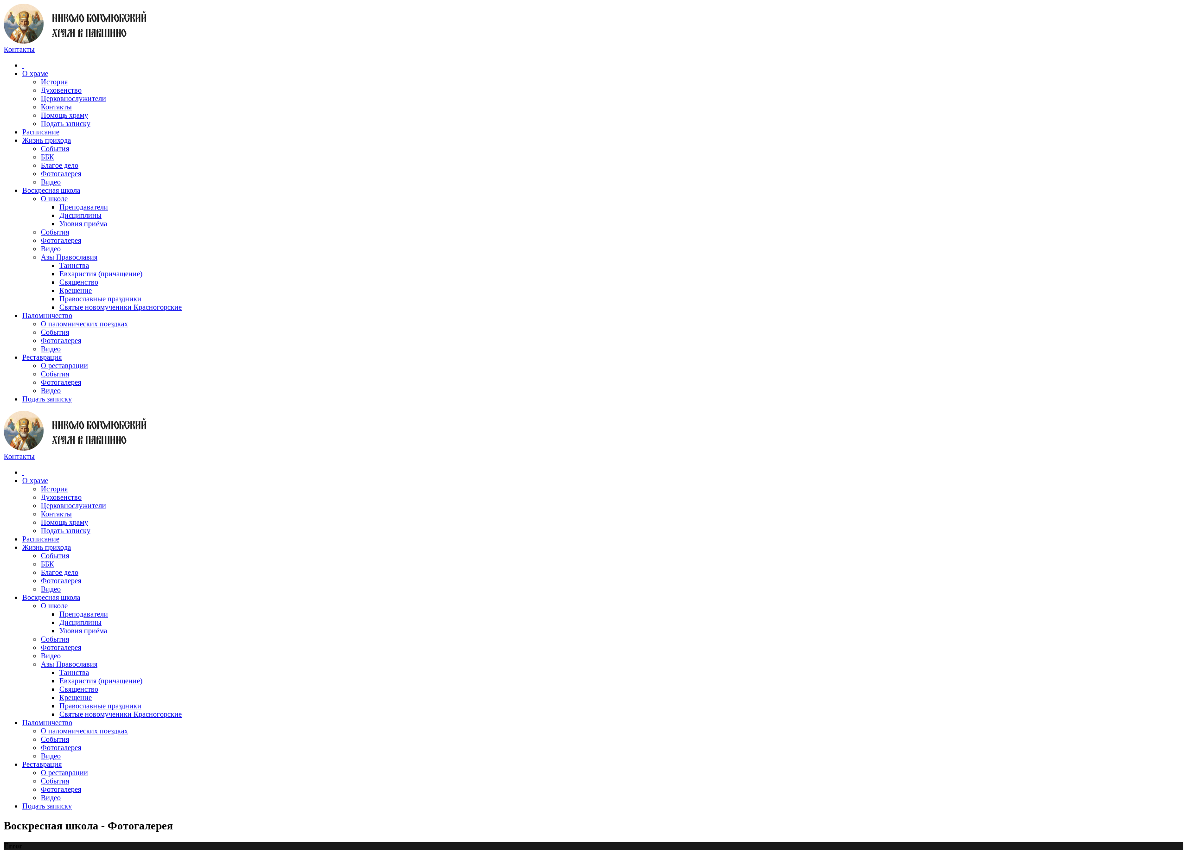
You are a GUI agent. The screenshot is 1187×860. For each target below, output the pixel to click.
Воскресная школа (51, 190)
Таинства (74, 265)
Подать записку (65, 123)
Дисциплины (80, 215)
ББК (47, 157)
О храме (35, 73)
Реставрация (42, 357)
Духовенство (61, 90)
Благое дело (59, 165)
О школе (54, 199)
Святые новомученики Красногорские (120, 307)
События (55, 149)
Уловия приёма (83, 224)
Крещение (75, 290)
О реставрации (64, 365)
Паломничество (47, 315)
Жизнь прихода (46, 140)
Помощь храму (64, 115)
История (54, 82)
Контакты (56, 107)
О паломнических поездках (84, 324)
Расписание (40, 132)
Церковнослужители (73, 98)
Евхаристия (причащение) (100, 274)
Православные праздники (100, 299)
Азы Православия (69, 257)
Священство (78, 282)
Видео (51, 182)
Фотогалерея (61, 174)
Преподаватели (83, 207)
